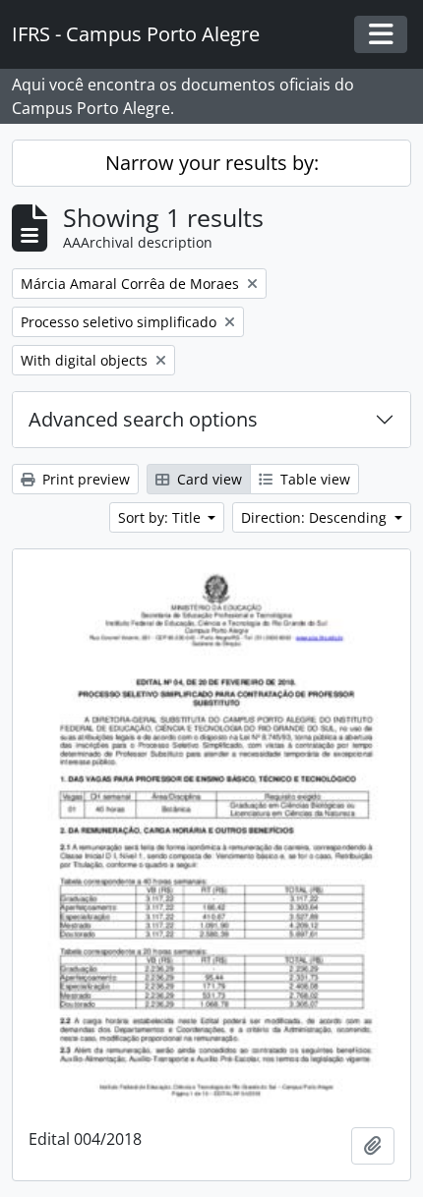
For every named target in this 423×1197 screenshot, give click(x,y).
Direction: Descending (316, 517)
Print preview (84, 479)
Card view (207, 479)
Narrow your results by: (212, 162)
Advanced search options (143, 419)
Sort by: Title (161, 517)
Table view (313, 479)
